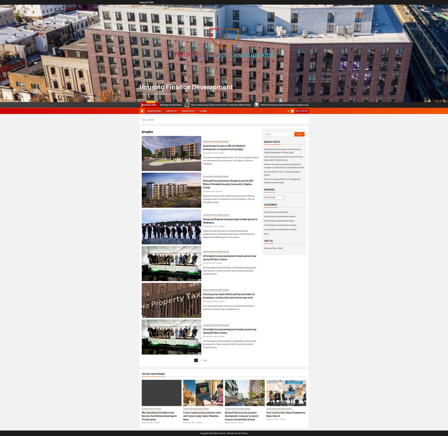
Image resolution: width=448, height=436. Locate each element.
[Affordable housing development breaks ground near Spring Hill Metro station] (171, 263)
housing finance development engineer (216, 141)
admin (222, 153)
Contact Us (171, 111)
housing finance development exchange (216, 251)
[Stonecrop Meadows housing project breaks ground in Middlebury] (171, 226)
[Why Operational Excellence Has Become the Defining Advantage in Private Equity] (162, 393)
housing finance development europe (279, 221)
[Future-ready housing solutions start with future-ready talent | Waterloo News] (203, 393)
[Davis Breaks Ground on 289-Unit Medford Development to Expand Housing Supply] (171, 153)
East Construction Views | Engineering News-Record (304, 105)
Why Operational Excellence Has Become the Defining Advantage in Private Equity (159, 416)
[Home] (142, 111)
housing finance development (276, 212)
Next (205, 360)
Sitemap (203, 111)
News (266, 234)
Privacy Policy (188, 111)
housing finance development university (216, 215)
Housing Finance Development (186, 86)
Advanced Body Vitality (273, 248)
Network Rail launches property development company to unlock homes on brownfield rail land (237, 105)
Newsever (231, 433)
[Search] (288, 111)
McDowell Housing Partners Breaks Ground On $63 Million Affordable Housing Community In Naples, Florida (228, 184)
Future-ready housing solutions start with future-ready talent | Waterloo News (202, 416)
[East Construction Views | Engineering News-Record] (286, 393)
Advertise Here (154, 111)
